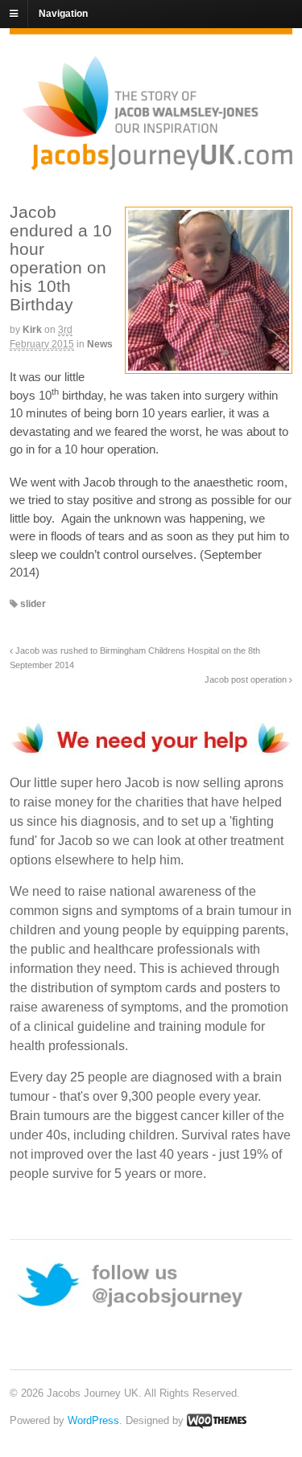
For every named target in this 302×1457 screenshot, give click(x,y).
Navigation (63, 13)
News (100, 344)
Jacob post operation (247, 679)
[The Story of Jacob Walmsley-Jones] (157, 163)
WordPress (93, 1420)
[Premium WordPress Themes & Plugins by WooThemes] (216, 1420)
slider (33, 603)
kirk (32, 329)
